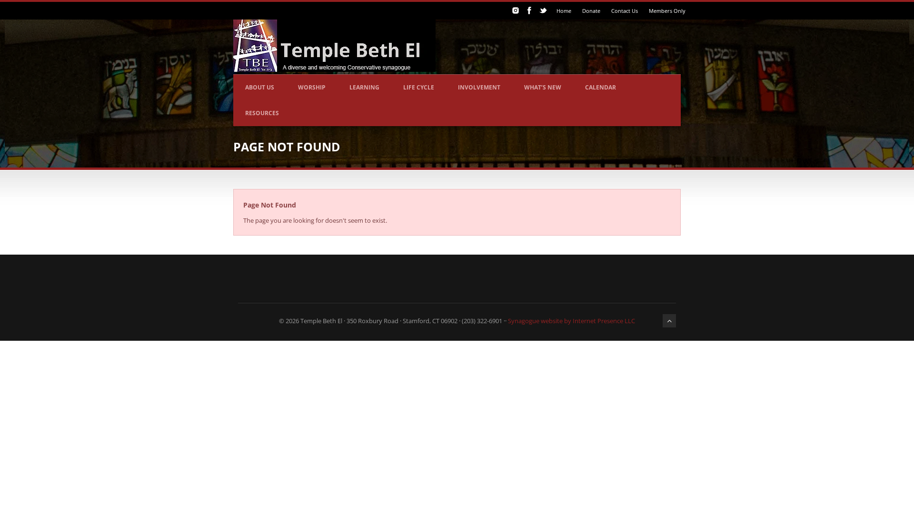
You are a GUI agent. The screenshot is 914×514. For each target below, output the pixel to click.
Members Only (667, 10)
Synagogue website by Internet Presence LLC (571, 320)
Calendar (600, 87)
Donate (591, 10)
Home (563, 10)
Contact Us (624, 10)
